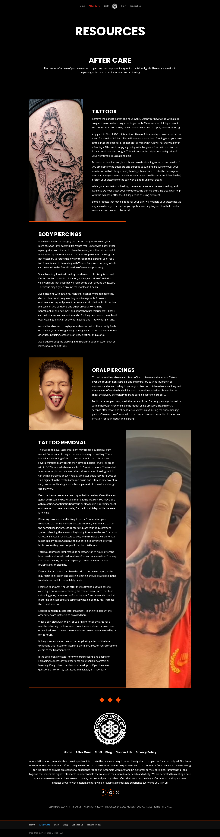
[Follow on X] (117, 792)
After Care (94, 6)
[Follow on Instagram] (110, 792)
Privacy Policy (146, 751)
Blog (123, 6)
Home (82, 6)
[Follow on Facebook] (103, 792)
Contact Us (135, 6)
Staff (106, 6)
